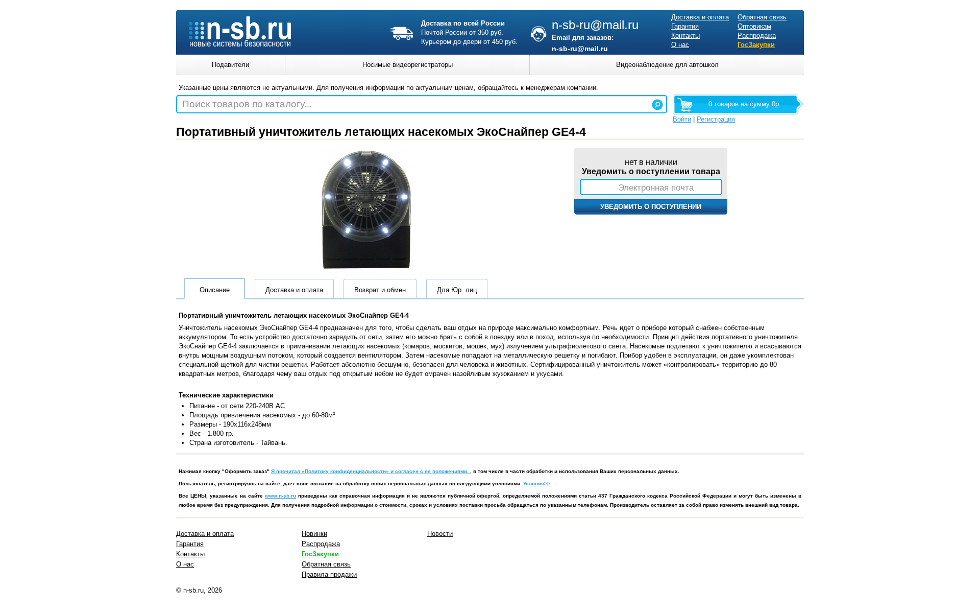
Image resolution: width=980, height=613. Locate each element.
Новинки (314, 533)
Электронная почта (656, 187)
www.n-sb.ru (280, 496)
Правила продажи (329, 574)
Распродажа (757, 35)
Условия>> (536, 483)
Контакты (685, 35)
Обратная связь (762, 17)
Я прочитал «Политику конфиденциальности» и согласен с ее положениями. (370, 471)
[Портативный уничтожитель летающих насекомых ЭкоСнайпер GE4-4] (367, 273)
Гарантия (685, 26)
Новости (440, 533)
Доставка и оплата (700, 17)
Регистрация (716, 119)
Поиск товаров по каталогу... (247, 104)
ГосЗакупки (756, 45)
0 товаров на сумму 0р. (744, 104)
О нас (680, 45)
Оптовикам (754, 26)
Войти (682, 119)
